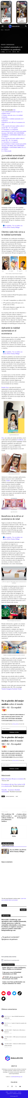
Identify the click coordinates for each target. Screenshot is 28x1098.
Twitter (20, 689)
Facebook (14, 689)
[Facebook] (7, 1086)
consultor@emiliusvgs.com (16, 1076)
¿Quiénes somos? (13, 1092)
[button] (2, 26)
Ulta (2, 438)
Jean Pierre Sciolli (8, 1036)
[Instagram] (12, 1086)
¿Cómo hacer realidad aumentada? (14, 1093)
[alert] (14, 960)
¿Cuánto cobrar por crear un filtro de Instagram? (21, 815)
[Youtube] (20, 1086)
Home (2, 29)
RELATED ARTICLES (7, 843)
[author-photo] (14, 834)
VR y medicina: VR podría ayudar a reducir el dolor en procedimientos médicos (7, 817)
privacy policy (15, 724)
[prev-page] (2, 857)
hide (14, 110)
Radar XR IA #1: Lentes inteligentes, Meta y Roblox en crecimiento (14, 968)
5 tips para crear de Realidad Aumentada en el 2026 (11, 973)
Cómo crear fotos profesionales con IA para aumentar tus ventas (13, 982)
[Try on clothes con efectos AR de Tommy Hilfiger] (5, 851)
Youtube (3, 689)
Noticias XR (7, 29)
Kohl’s (8, 480)
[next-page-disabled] (5, 857)
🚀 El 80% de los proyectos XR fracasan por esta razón (12, 977)
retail (17, 796)
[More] (20, 56)
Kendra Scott (5, 387)
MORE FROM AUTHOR (8, 845)
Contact (19, 1092)
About (7, 1092)
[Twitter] (16, 1086)
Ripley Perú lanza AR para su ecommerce (12, 779)
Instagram (9, 689)
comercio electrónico (10, 796)
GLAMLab (20, 439)
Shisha (3, 51)
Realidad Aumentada (10, 44)
